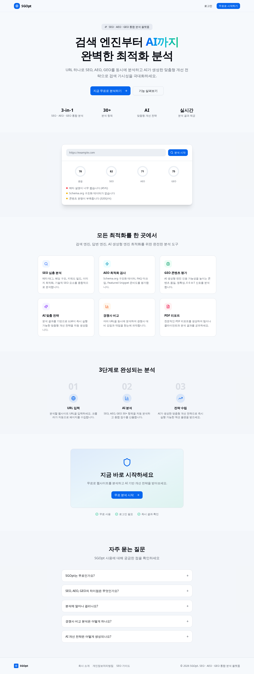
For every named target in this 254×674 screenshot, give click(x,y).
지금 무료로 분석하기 (107, 91)
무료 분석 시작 (124, 495)
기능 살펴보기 (148, 91)
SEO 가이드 (123, 666)
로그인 (208, 6)
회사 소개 (84, 666)
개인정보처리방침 (103, 666)
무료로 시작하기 (228, 6)
